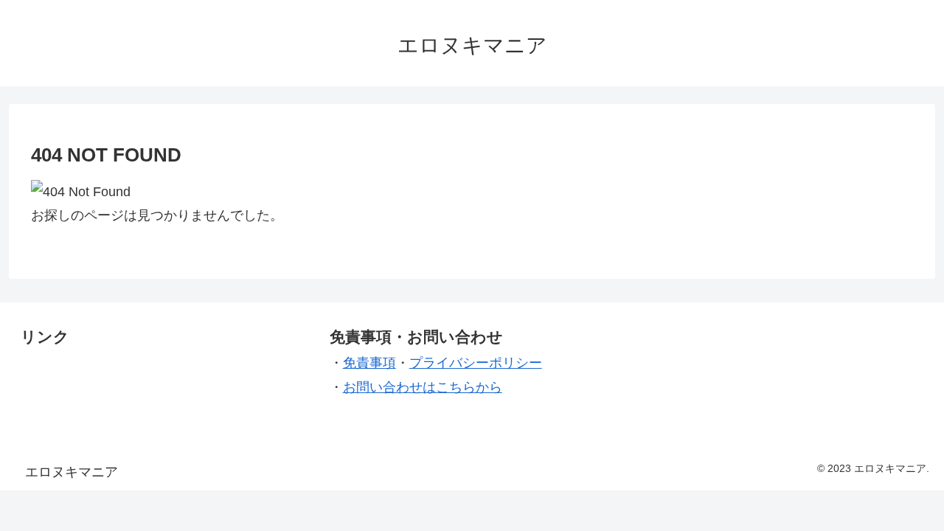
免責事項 (369, 362)
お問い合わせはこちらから (422, 387)
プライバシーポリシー (475, 362)
